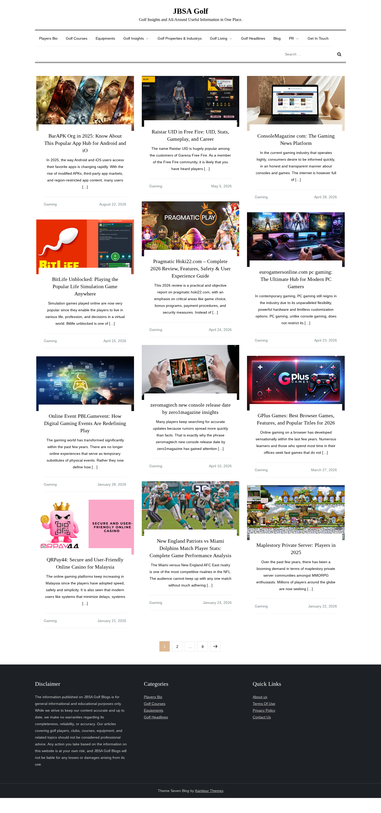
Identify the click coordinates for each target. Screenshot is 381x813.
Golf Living (218, 38)
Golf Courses (76, 38)
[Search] (339, 54)
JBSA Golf (190, 11)
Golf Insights (133, 38)
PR (291, 38)
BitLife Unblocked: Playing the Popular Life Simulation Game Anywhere (85, 286)
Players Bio (48, 38)
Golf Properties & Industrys (180, 38)
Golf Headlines (253, 38)
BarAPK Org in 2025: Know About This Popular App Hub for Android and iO (85, 143)
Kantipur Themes (209, 791)
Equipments (105, 38)
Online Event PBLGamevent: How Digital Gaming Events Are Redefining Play (85, 423)
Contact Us (262, 717)
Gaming (50, 204)
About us (260, 697)
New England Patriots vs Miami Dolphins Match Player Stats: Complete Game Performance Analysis (190, 548)
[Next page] (215, 646)
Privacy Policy (264, 710)
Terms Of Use (264, 704)
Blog (277, 38)
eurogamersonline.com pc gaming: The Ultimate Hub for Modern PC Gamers (296, 279)
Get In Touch (318, 38)
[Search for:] (314, 54)
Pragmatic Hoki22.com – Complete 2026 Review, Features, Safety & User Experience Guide (190, 268)
